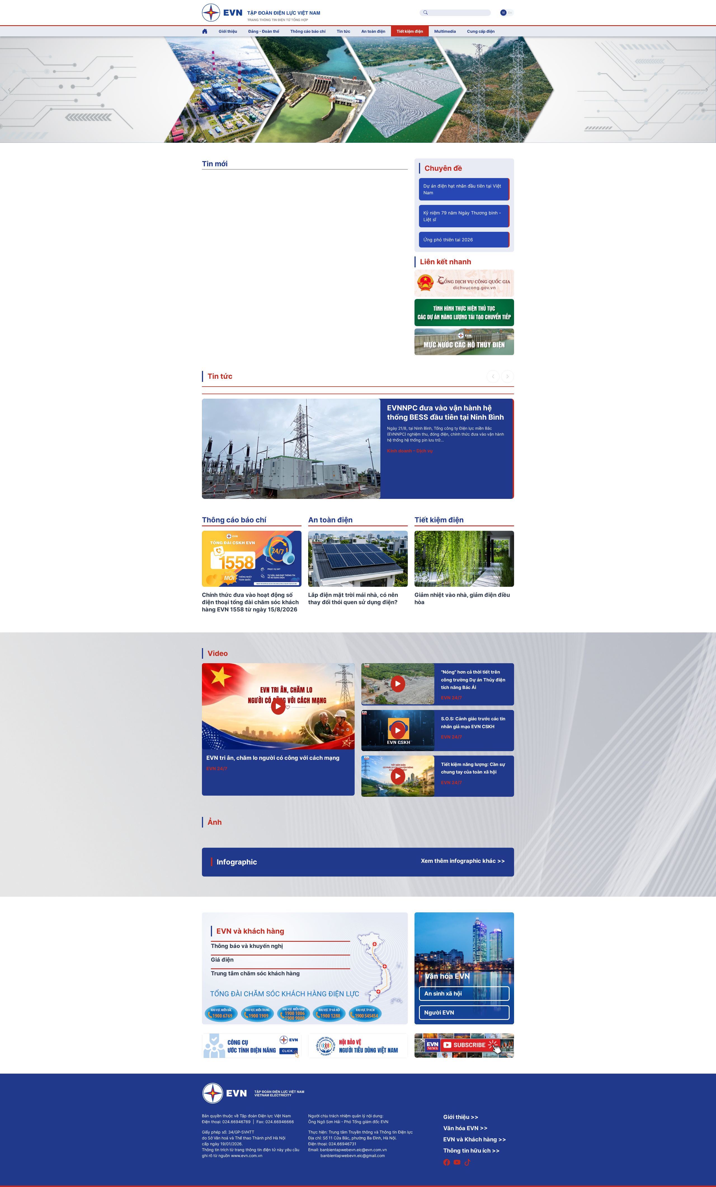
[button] (706, 89)
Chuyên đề (443, 168)
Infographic (237, 861)
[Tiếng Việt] (261, 12)
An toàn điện (330, 519)
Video (218, 653)
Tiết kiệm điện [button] (410, 31)
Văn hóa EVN (447, 976)
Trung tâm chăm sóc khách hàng (255, 973)
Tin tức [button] (343, 31)
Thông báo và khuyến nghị (247, 946)
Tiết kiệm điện (439, 519)
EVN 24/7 (216, 768)
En (510, 13)
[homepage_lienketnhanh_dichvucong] (464, 283)
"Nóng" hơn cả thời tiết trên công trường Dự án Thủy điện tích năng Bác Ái (473, 679)
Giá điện (222, 959)
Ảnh (215, 822)
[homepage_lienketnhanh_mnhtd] (464, 341)
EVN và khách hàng (250, 931)
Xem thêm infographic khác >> (463, 860)
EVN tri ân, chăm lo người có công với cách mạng (273, 757)
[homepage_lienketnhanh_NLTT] (464, 312)
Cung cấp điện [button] (481, 31)
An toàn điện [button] (373, 31)
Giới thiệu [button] (228, 31)
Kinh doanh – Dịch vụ (340, 451)
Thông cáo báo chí (308, 31)
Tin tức (220, 376)
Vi (503, 13)
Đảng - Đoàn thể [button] (263, 31)
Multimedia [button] (445, 31)
